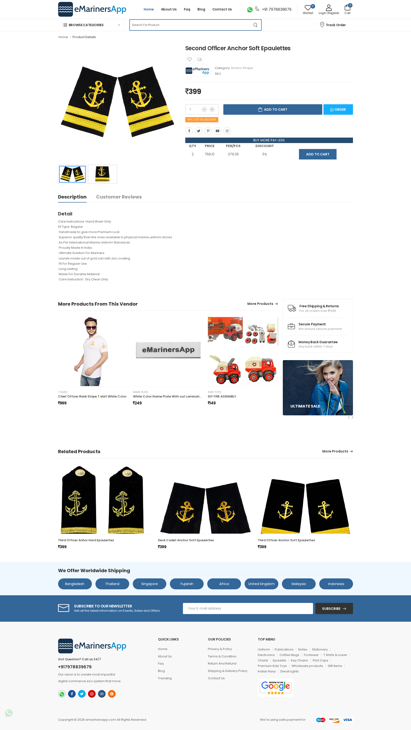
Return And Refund (222, 663)
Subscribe (331, 608)
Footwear (311, 654)
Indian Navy (267, 671)
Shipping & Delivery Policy (227, 671)
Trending (165, 678)
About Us (169, 9)
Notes (302, 649)
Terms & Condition (222, 656)
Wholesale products (307, 665)
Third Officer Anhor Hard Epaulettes (86, 540)
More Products (260, 304)
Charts (263, 660)
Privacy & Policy (220, 649)
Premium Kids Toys (272, 665)
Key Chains (299, 660)
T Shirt (63, 392)
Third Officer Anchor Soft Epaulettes (286, 540)
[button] (91, 25)
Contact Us (222, 9)
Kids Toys (214, 392)
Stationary (320, 649)
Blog (201, 9)
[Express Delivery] (199, 59)
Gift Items (335, 665)
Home (149, 9)
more (116, 681)
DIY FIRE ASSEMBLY (222, 396)
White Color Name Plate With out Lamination (168, 396)
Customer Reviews (119, 197)
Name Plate (140, 392)
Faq (187, 9)
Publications (284, 649)
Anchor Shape (242, 68)
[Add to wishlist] (189, 59)
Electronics (266, 654)
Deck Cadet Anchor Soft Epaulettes (186, 540)
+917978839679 (75, 667)
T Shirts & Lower (335, 654)
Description (72, 197)
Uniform (264, 649)
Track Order (336, 25)
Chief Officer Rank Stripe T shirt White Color (92, 396)
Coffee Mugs (289, 654)
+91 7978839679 (276, 9)
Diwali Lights (289, 671)
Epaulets (279, 660)
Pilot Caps (320, 660)
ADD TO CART (317, 154)
